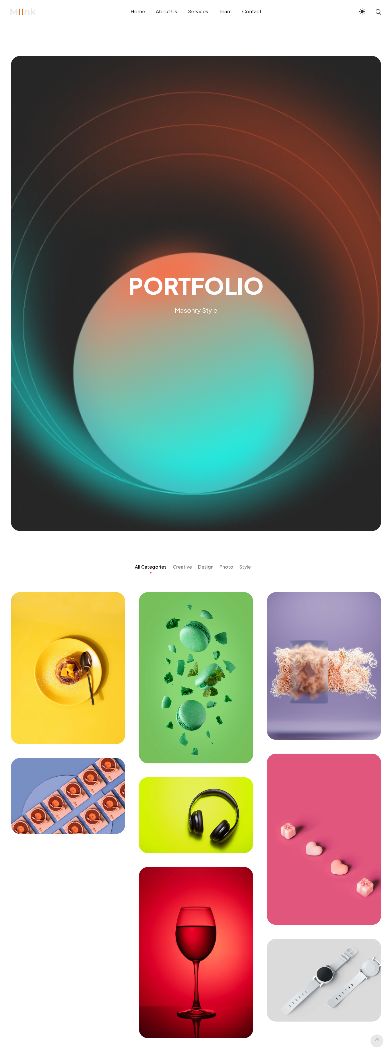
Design (206, 567)
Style (245, 567)
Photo (226, 567)
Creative (182, 567)
